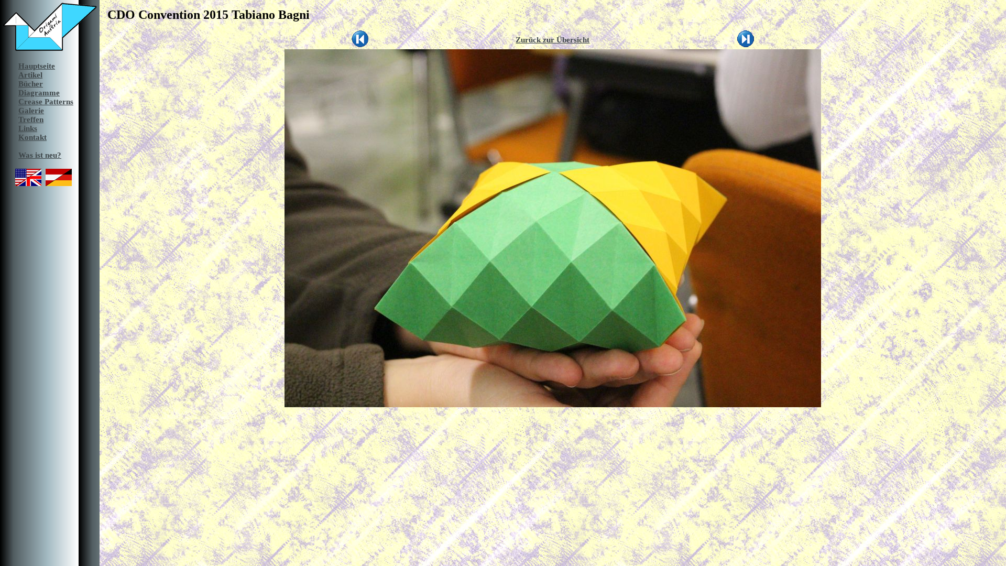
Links (27, 128)
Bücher (30, 84)
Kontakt (32, 137)
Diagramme (39, 93)
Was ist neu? (39, 155)
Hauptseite (36, 66)
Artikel (30, 75)
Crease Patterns (45, 101)
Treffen (30, 119)
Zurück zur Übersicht (552, 40)
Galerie (31, 110)
